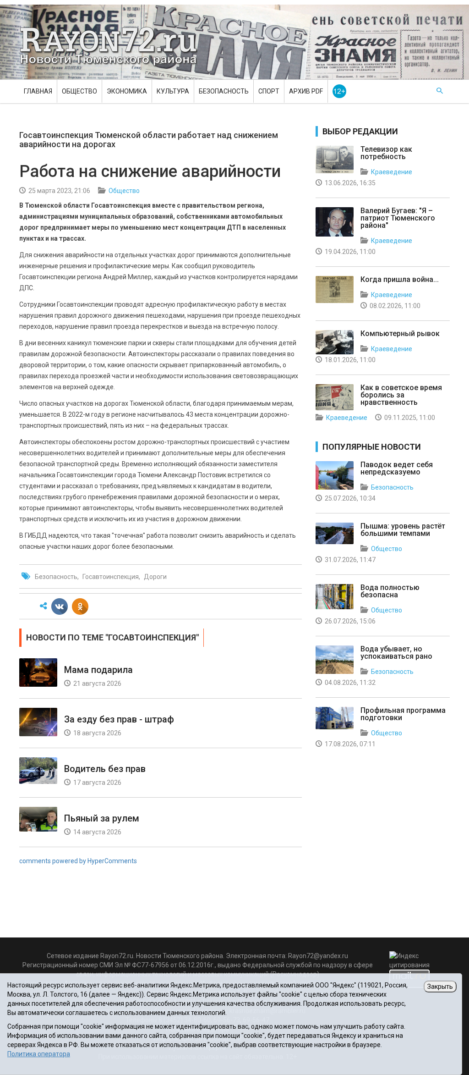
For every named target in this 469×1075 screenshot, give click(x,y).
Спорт (268, 91)
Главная (38, 91)
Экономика (127, 91)
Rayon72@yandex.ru (318, 955)
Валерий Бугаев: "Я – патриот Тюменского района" (397, 218)
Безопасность (224, 91)
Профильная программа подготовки (403, 714)
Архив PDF (306, 91)
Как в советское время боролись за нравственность (401, 395)
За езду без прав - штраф (119, 719)
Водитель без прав (105, 768)
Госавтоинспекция (110, 576)
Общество (79, 91)
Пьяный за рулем (101, 818)
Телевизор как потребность (386, 153)
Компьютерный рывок (400, 333)
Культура (173, 91)
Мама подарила (98, 669)
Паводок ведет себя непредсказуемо (396, 468)
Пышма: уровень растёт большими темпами (402, 530)
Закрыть (440, 986)
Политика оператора (38, 1054)
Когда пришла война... (399, 279)
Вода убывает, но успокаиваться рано (396, 653)
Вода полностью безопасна (390, 591)
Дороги (155, 576)
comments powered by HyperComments (78, 861)
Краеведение (391, 172)
